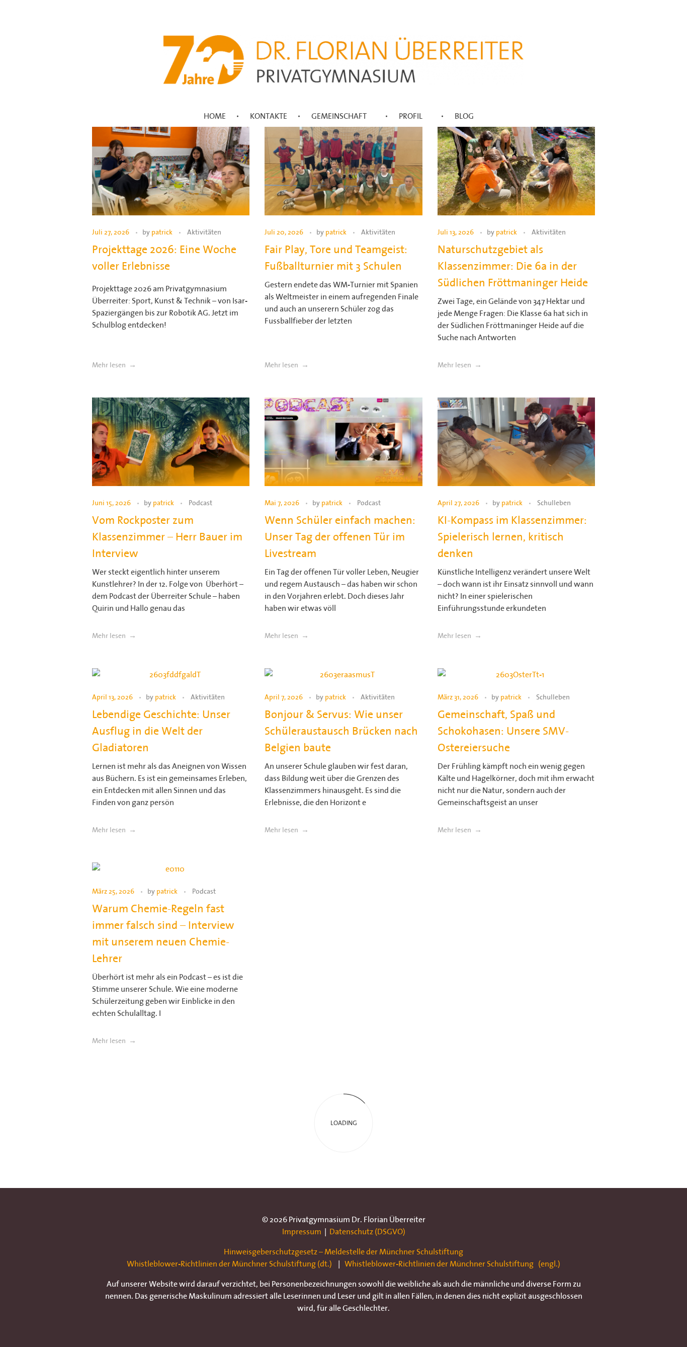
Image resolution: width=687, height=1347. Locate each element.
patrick (162, 231)
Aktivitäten (204, 232)
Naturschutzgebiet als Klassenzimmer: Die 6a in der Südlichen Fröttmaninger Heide (513, 265)
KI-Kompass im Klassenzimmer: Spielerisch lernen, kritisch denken (512, 536)
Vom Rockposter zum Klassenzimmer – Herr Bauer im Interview (167, 536)
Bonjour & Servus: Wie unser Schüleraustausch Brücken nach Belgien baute (341, 730)
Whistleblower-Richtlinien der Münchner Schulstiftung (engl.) (452, 1263)
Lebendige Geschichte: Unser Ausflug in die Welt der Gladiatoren (161, 730)
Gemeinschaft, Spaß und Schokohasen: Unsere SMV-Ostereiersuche (503, 730)
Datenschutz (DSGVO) (367, 1231)
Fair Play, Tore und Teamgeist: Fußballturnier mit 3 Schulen (336, 257)
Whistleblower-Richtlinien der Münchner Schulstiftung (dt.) (229, 1263)
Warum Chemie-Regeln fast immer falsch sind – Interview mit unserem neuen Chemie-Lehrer (163, 933)
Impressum (301, 1231)
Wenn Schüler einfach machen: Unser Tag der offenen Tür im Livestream (340, 536)
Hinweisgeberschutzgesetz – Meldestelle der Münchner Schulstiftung (343, 1251)
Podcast (200, 503)
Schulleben (554, 503)
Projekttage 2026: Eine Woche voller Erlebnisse (164, 257)
